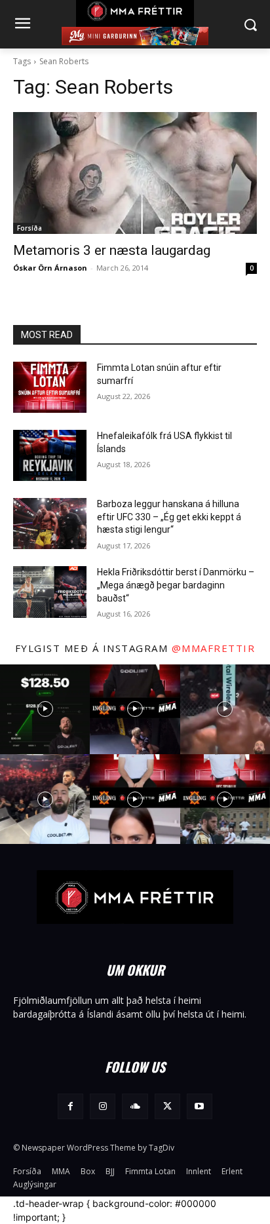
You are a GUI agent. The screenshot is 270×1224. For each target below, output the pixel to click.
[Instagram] (102, 1106)
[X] (167, 1106)
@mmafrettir (214, 648)
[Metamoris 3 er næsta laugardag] (135, 173)
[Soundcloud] (134, 1106)
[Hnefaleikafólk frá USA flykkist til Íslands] (50, 455)
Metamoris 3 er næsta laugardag (111, 250)
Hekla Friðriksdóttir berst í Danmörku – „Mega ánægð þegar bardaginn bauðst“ (175, 585)
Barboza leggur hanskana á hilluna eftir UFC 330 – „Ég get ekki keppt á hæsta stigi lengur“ (169, 517)
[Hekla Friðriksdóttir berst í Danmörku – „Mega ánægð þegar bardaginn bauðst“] (50, 591)
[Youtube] (199, 1106)
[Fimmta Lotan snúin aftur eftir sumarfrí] (50, 387)
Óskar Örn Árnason (50, 268)
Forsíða (29, 228)
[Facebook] (70, 1106)
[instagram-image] (45, 709)
